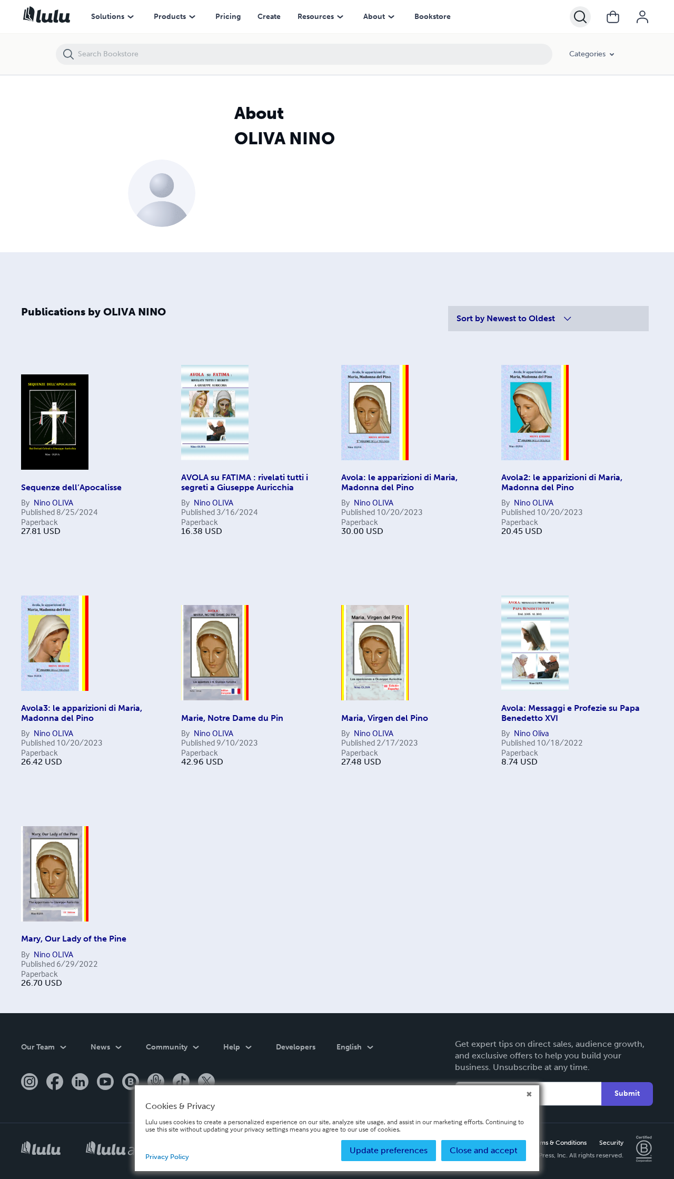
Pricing (228, 16)
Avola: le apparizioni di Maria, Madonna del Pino (399, 482)
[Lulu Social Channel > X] (206, 1082)
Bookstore (432, 16)
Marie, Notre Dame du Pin (232, 718)
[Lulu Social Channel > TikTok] (181, 1082)
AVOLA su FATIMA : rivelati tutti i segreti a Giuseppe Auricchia (244, 482)
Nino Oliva (531, 733)
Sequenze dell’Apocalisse (71, 487)
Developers (295, 1047)
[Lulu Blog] (130, 1082)
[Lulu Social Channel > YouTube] (105, 1082)
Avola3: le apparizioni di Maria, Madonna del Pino (81, 712)
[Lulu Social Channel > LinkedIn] (80, 1082)
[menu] (130, 17)
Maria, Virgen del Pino (384, 718)
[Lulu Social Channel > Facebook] (54, 1082)
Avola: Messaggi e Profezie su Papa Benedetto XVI (570, 712)
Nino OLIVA (53, 502)
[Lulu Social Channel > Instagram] (29, 1082)
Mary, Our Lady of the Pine (73, 939)
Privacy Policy (167, 1157)
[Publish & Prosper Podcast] (155, 1082)
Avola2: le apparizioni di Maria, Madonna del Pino (561, 482)
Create (269, 16)
